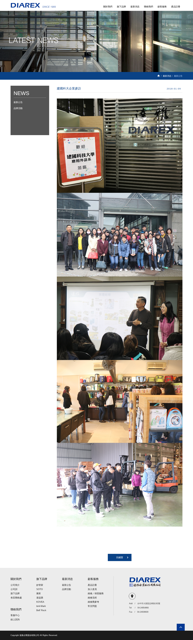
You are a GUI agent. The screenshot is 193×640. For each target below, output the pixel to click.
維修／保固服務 (96, 593)
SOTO (39, 589)
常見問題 (92, 606)
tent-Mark (41, 606)
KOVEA (40, 602)
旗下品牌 (121, 6)
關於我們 (107, 6)
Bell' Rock (41, 610)
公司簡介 (15, 585)
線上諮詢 (15, 619)
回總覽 (119, 557)
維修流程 (92, 597)
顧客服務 (162, 6)
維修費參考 (93, 602)
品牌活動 (18, 108)
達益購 (39, 597)
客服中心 (15, 615)
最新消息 (134, 6)
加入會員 (92, 589)
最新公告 (18, 102)
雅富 (38, 593)
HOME (33, 5)
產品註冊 (175, 6)
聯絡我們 (148, 6)
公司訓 (14, 589)
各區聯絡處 (16, 597)
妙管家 (39, 585)
